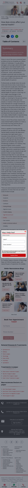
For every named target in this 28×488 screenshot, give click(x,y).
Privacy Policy (12, 252)
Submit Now (14, 255)
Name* (5, 239)
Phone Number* (7, 244)
